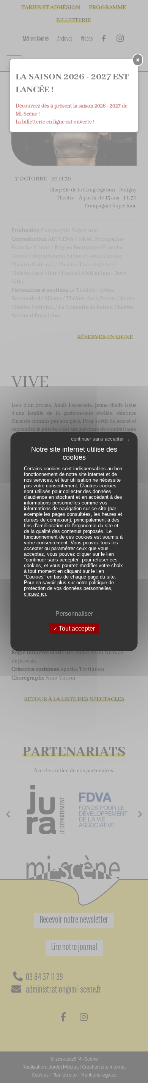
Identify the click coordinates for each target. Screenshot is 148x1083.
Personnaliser (74, 613)
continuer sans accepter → (100, 438)
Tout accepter (76, 628)
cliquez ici (35, 593)
